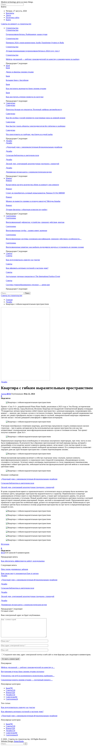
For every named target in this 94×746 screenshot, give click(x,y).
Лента (8, 15)
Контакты (10, 13)
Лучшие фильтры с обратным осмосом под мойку (26, 209)
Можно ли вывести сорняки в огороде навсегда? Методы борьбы (33, 201)
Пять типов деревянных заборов (14, 569)
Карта (8, 20)
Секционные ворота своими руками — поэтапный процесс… (27, 680)
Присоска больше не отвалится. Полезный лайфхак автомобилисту (34, 109)
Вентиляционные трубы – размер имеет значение (26, 230)
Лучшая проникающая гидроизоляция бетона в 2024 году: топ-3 (32, 51)
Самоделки (10, 103)
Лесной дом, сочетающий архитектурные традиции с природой (32, 164)
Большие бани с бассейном (17, 80)
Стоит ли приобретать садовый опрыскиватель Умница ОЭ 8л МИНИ (35, 193)
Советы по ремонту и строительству (16, 24)
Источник (5, 544)
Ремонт (9, 178)
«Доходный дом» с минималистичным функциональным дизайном (34, 147)
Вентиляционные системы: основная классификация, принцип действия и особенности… (44, 239)
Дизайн (9, 141)
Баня (8, 66)
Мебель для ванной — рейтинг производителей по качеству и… (28, 667)
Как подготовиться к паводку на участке (23, 260)
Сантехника (11, 216)
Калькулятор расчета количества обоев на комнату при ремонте (32, 185)
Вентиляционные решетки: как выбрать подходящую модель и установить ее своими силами (45, 247)
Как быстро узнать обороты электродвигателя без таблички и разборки (35, 126)
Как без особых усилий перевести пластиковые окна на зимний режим (35, 118)
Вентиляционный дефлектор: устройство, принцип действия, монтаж (35, 222)
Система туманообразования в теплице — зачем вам (28, 285)
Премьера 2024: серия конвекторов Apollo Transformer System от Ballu (35, 43)
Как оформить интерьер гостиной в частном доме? (27, 268)
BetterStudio (19, 741)
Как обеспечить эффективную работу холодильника (23, 561)
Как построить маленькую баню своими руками (26, 88)
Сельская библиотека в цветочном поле (22, 155)
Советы (9, 253)
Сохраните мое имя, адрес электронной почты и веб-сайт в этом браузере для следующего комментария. (47, 655)
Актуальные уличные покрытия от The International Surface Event (33, 276)
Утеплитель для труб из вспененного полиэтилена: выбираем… (27, 676)
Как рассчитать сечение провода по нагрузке (24, 97)
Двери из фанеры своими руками (20, 72)
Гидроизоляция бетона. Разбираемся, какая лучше (26, 34)
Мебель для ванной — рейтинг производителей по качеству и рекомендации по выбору (42, 59)
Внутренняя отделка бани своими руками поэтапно (22, 671)
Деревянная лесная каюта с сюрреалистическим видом (29, 172)
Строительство (12, 28)
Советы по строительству (11, 295)
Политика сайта (12, 17)
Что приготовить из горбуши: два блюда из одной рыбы (29, 134)
